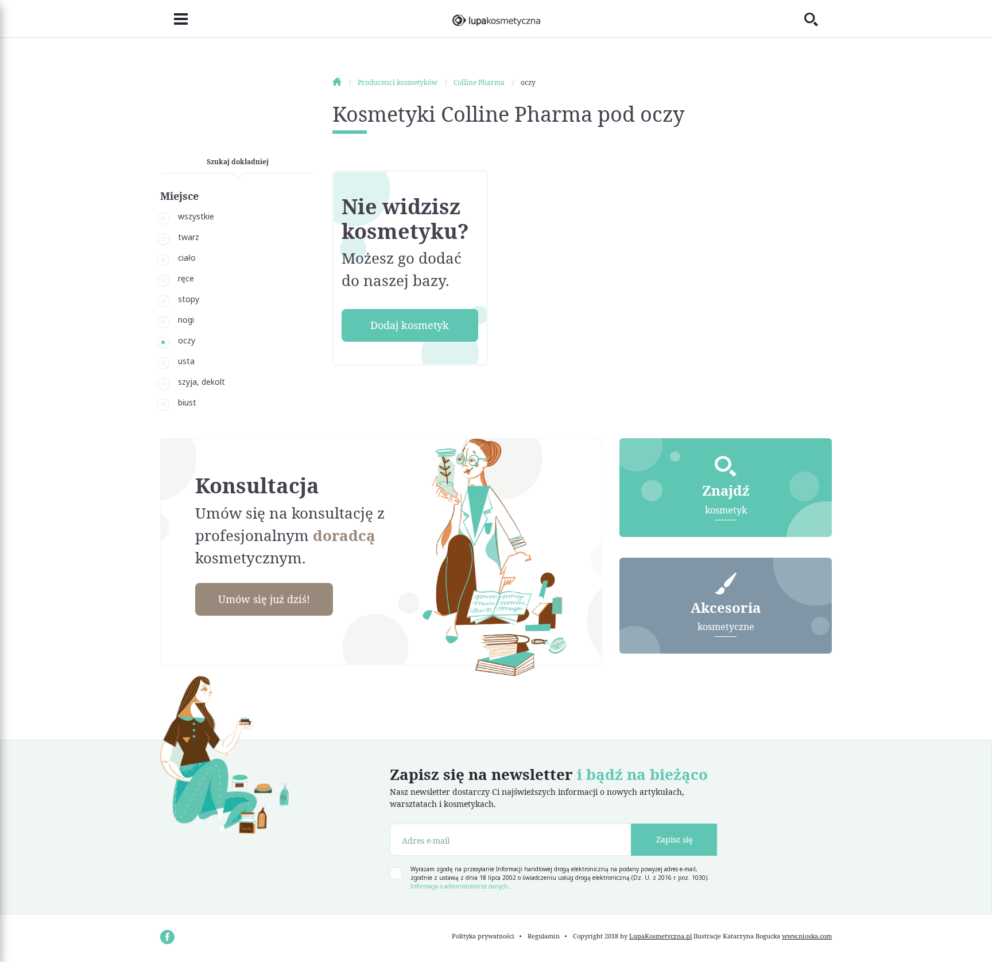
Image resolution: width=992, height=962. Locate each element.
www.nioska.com (807, 936)
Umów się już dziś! (264, 599)
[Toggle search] (818, 19)
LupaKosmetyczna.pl (660, 936)
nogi (186, 319)
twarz (188, 236)
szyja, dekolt (201, 381)
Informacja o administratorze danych (459, 886)
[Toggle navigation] (174, 19)
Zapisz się (674, 839)
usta (186, 361)
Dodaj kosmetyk (409, 325)
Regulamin (544, 936)
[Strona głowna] (344, 82)
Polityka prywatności (483, 936)
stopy (188, 298)
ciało (187, 257)
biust (187, 402)
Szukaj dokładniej (238, 162)
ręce (186, 278)
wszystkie (196, 216)
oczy (186, 340)
